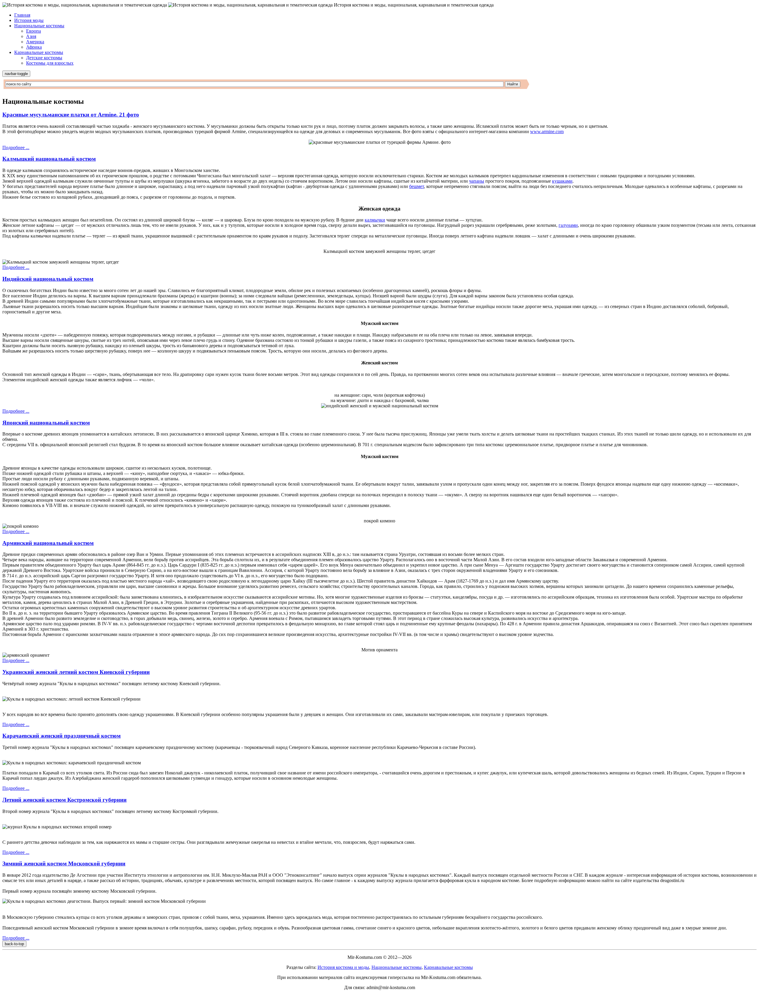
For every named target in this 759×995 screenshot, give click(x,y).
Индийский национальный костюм (47, 279)
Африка (34, 47)
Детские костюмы (44, 57)
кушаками (562, 181)
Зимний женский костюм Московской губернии (63, 863)
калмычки (375, 219)
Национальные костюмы (39, 25)
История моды (29, 20)
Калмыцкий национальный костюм (49, 159)
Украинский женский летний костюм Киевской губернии (76, 672)
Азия (31, 36)
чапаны (476, 181)
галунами (568, 225)
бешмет (416, 186)
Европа (33, 31)
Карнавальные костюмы (38, 52)
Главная (22, 14)
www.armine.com (547, 131)
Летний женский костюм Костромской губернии (64, 800)
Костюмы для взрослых (50, 63)
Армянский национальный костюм (48, 543)
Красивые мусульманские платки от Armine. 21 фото (70, 114)
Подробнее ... (15, 147)
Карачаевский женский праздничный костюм (61, 736)
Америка (35, 41)
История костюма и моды (343, 967)
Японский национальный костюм (46, 423)
